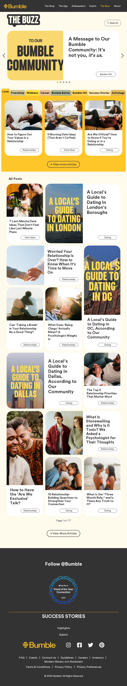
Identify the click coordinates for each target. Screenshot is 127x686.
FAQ (21, 657)
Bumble (57, 676)
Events (92, 6)
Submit (63, 635)
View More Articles (65, 533)
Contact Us (49, 657)
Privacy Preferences (89, 667)
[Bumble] (15, 6)
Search (114, 23)
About (117, 6)
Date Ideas (71, 150)
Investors (98, 657)
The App (63, 6)
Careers (83, 657)
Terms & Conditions (38, 667)
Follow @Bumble (63, 564)
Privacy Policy (63, 667)
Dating (111, 150)
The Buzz (105, 6)
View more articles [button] (65, 164)
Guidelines (67, 657)
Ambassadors (78, 6)
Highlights (63, 628)
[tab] (5, 92)
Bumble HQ (108, 74)
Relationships (31, 150)
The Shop (49, 6)
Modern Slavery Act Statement (63, 661)
